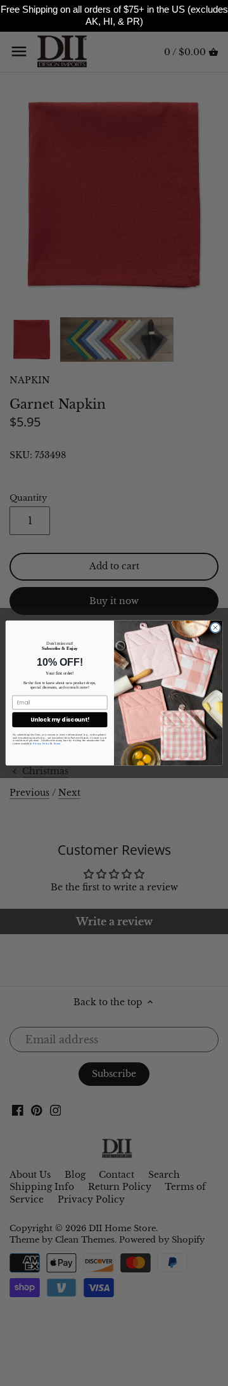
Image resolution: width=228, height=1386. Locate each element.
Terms (56, 743)
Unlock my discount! (59, 719)
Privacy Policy (41, 743)
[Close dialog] (215, 627)
